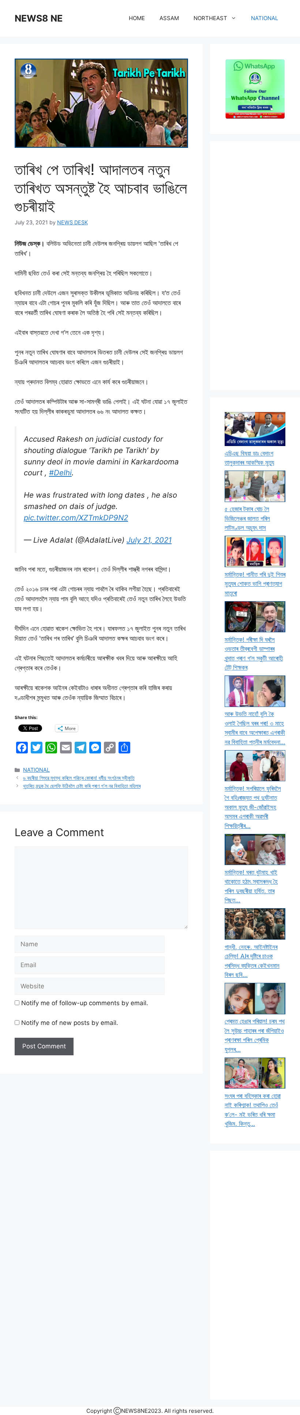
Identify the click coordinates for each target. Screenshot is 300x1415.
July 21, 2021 (149, 539)
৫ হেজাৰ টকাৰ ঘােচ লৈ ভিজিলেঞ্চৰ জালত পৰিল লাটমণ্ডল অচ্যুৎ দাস (247, 518)
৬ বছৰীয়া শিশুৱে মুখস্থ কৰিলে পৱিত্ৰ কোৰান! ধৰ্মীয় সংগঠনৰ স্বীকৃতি (79, 778)
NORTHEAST (210, 18)
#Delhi (60, 472)
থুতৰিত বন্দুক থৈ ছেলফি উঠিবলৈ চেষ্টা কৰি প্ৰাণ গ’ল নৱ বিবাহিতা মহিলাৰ (81, 786)
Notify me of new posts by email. (69, 1022)
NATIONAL (264, 18)
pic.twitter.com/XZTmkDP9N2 (76, 517)
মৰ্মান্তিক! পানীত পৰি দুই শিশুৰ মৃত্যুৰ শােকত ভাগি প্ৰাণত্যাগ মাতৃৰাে (255, 584)
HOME (137, 18)
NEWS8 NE (39, 18)
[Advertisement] (255, 265)
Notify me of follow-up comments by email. (84, 1003)
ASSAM (169, 18)
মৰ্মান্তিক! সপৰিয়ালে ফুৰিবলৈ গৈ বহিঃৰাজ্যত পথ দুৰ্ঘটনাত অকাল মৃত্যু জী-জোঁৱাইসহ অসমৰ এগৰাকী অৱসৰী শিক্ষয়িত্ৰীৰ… (253, 807)
